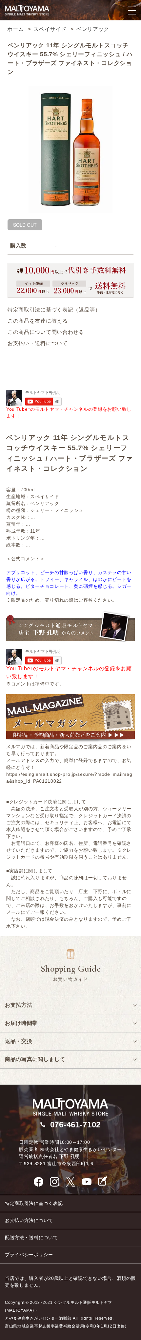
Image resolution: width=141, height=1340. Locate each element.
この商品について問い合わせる (46, 332)
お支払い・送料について (38, 343)
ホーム (15, 29)
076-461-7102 (75, 1124)
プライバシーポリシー (29, 1254)
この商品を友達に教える (38, 321)
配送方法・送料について (31, 1237)
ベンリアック (92, 29)
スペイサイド (49, 29)
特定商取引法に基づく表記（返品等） (54, 309)
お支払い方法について (29, 1220)
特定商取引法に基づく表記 (34, 1203)
